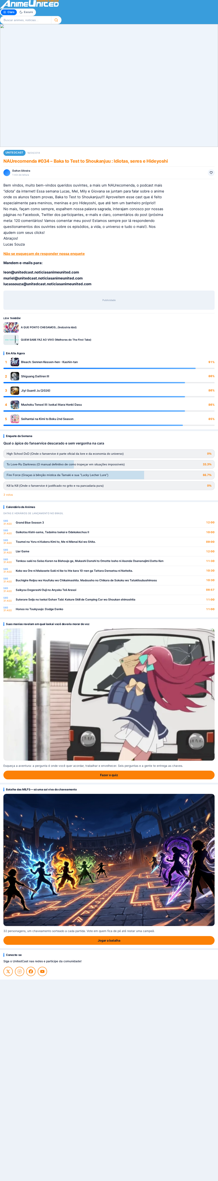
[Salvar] (211, 172)
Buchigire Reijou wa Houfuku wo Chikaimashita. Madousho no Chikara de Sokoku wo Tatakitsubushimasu (86, 580)
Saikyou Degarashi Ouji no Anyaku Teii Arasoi (46, 590)
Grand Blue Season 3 (30, 522)
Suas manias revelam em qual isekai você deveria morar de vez (47, 624)
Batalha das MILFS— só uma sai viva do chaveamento (41, 789)
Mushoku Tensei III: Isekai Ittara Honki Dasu (51, 404)
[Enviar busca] (56, 20)
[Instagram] (19, 971)
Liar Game (22, 551)
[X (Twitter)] (8, 971)
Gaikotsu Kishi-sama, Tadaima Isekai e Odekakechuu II (52, 532)
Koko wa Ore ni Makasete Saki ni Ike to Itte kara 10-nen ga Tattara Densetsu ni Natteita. (74, 570)
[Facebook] (31, 971)
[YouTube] (42, 971)
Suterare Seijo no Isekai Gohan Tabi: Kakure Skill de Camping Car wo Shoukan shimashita (75, 599)
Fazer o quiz (109, 775)
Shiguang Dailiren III (35, 376)
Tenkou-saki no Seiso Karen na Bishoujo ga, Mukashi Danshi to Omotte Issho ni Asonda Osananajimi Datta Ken (90, 561)
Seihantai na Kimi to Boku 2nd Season (47, 419)
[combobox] (25, 20)
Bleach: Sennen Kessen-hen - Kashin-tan (49, 362)
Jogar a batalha (109, 940)
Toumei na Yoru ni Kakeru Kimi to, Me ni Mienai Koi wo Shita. (56, 541)
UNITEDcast (14, 152)
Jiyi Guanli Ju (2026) (35, 390)
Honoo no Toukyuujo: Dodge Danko (39, 609)
